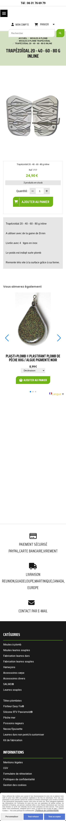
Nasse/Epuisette (12, 728)
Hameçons (9, 667)
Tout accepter (54, 817)
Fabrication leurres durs (16, 655)
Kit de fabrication (12, 740)
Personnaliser (11, 817)
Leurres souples (12, 689)
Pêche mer (9, 717)
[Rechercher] (60, 33)
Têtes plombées (12, 700)
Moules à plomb (12, 644)
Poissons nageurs (13, 723)
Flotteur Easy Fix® (13, 706)
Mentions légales (13, 762)
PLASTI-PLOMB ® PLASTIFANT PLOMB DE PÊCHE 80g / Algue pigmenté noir (33, 358)
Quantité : (22, 191)
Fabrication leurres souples (18, 661)
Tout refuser (33, 817)
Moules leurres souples (16, 650)
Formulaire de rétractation (17, 773)
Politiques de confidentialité (19, 779)
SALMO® (8, 684)
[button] (30, 391)
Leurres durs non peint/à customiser (23, 734)
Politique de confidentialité (47, 810)
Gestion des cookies (14, 785)
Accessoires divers (14, 678)
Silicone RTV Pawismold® (18, 712)
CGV (5, 768)
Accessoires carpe (13, 672)
